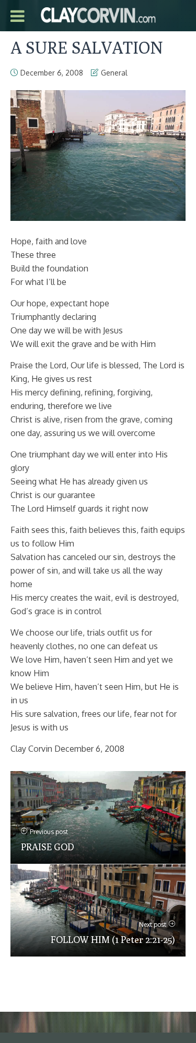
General (114, 72)
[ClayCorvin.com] (98, 13)
